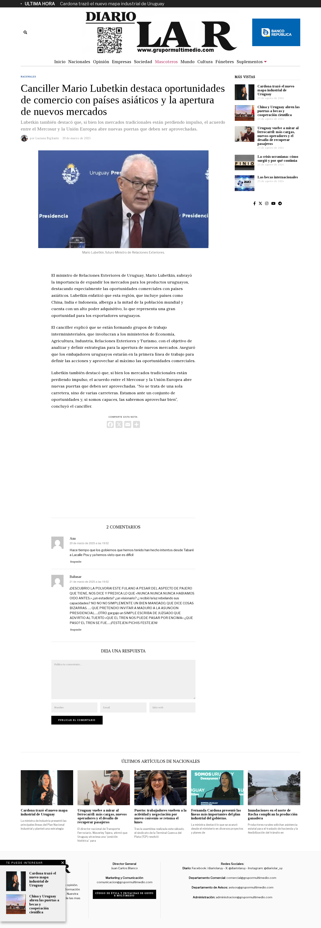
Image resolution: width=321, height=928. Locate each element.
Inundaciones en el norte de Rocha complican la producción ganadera (272, 814)
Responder (75, 561)
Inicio (60, 61)
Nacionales (79, 61)
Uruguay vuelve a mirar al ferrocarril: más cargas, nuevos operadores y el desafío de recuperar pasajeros (278, 136)
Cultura (205, 61)
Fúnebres (225, 61)
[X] (119, 425)
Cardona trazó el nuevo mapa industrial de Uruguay (112, 3)
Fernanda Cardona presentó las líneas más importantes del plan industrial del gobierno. (216, 814)
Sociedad (143, 61)
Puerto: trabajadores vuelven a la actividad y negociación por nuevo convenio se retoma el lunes (160, 816)
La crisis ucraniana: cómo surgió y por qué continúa (277, 159)
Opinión (101, 61)
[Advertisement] (123, 471)
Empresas (121, 61)
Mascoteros (166, 61)
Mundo (188, 61)
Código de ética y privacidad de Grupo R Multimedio (124, 894)
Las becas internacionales (277, 177)
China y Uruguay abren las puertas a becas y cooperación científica (278, 111)
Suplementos (250, 61)
